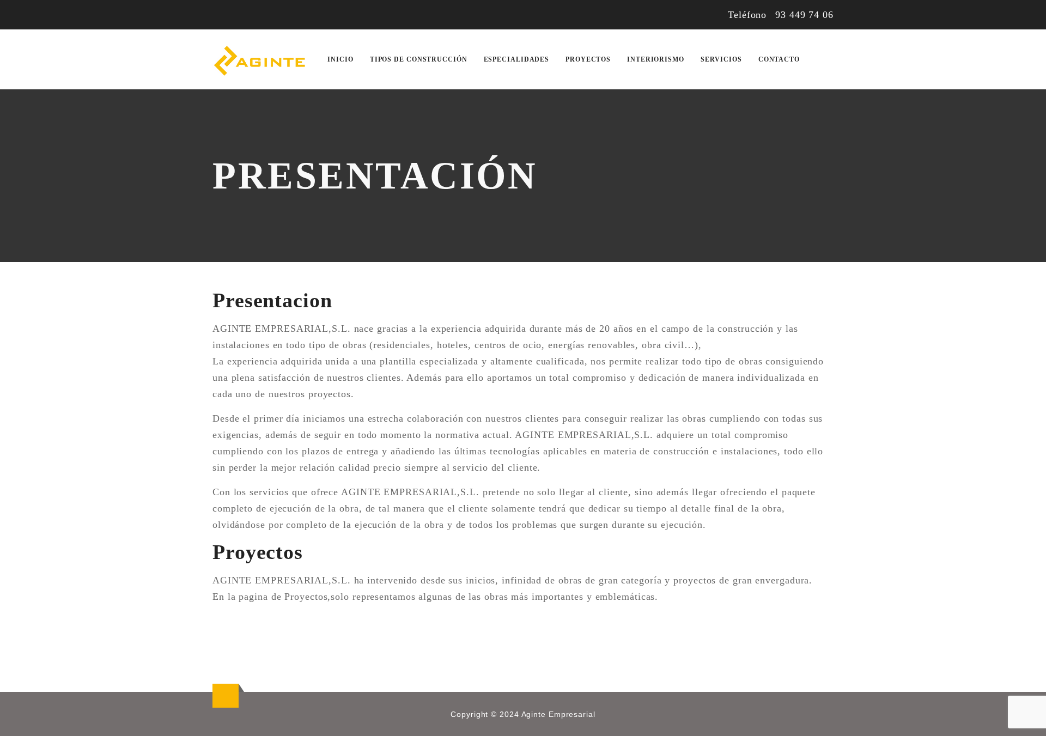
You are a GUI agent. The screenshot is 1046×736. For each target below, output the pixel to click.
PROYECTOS (588, 59)
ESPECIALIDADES (517, 59)
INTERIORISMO (655, 59)
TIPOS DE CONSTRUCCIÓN (418, 59)
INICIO (340, 59)
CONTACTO (779, 59)
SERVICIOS (721, 59)
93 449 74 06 (804, 14)
